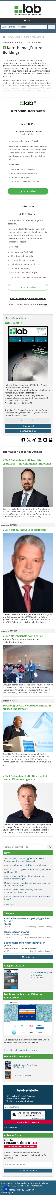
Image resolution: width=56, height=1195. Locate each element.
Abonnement (28, 426)
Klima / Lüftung (15, 37)
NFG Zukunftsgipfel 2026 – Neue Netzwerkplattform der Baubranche (24, 859)
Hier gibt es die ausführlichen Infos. (20, 1050)
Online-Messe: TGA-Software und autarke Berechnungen (24, 877)
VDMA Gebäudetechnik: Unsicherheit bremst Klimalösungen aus (25, 778)
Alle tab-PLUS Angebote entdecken (28, 298)
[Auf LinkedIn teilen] (39, 441)
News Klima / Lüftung (34, 37)
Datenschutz (23, 1185)
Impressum (36, 1185)
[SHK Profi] (8, 1066)
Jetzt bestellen (28, 191)
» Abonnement (37, 977)
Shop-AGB (11, 1185)
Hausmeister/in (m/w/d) (16, 931)
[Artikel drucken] (50, 439)
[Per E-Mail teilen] (45, 439)
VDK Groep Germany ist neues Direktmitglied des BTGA (23, 891)
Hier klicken (31, 1115)
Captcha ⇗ (38, 1118)
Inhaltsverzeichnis (28, 431)
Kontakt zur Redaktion (38, 1183)
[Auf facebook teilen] (23, 441)
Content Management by (12, 1189)
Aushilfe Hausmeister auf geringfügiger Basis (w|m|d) (27, 920)
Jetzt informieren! (10, 1127)
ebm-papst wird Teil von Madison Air (26, 865)
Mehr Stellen (28, 957)
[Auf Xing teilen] (34, 441)
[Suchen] (51, 27)
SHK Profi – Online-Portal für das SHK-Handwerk (25, 1066)
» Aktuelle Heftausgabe (41, 972)
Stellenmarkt (20, 1183)
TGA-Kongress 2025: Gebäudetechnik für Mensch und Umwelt (27, 707)
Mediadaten (6, 1183)
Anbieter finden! (29, 1170)
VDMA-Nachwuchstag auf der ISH (23, 635)
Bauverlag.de (7, 1192)
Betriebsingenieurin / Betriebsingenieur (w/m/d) (24, 944)
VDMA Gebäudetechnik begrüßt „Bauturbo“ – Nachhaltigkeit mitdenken (27, 462)
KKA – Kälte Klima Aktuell (22, 1076)
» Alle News (9, 904)
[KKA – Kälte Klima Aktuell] (8, 1075)
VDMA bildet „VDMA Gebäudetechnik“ (25, 529)
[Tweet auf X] (29, 441)
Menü (29, 20)
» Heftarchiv (36, 975)
